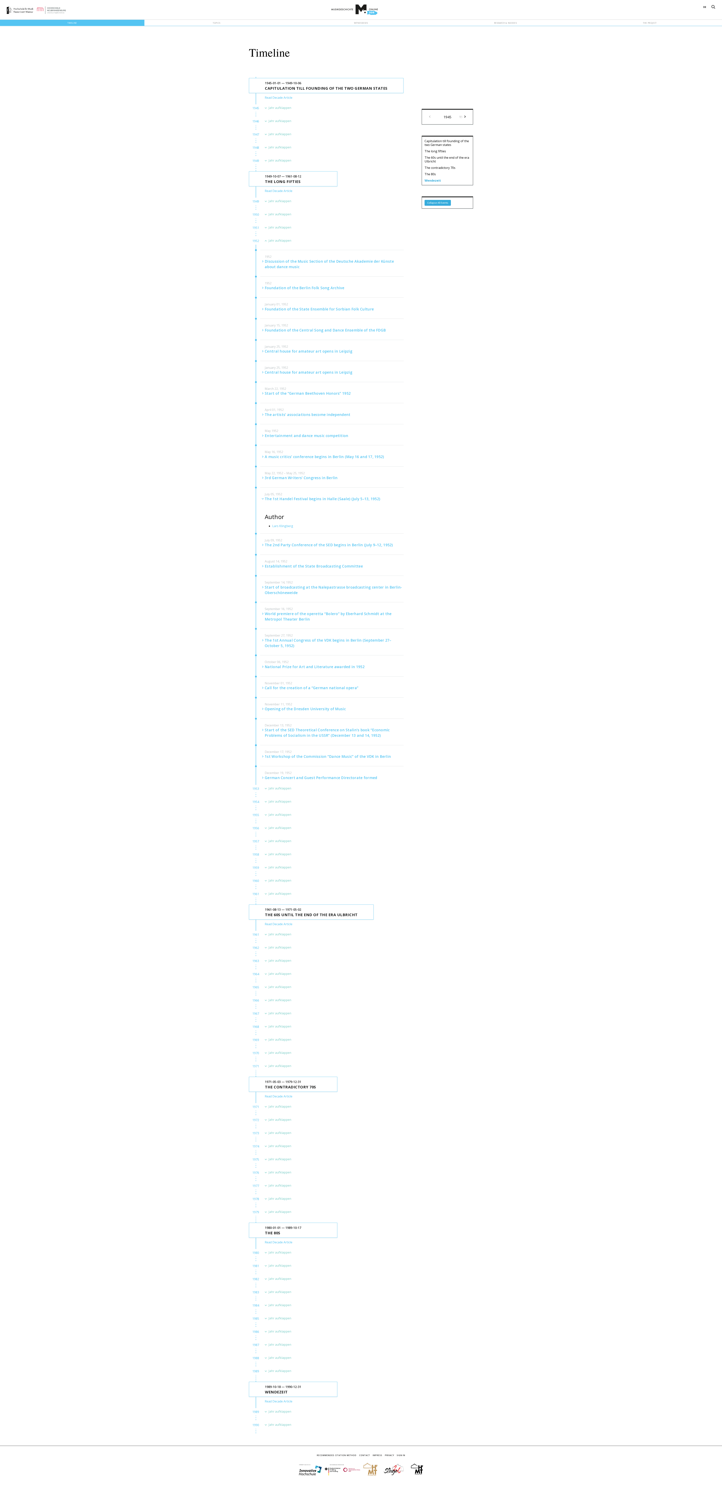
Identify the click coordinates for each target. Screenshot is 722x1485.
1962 (255, 948)
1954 (255, 802)
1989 (255, 1371)
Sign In (401, 1455)
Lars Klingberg (282, 526)
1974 (255, 1146)
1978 (255, 1199)
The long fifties (435, 151)
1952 (255, 241)
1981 (255, 1266)
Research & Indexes (505, 23)
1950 (255, 214)
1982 (255, 1279)
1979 (255, 1212)
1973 (255, 1133)
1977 (255, 1186)
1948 (255, 148)
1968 (255, 1027)
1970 (255, 1053)
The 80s (430, 174)
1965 (255, 987)
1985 (255, 1319)
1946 (255, 121)
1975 (255, 1159)
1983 (255, 1292)
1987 (255, 1345)
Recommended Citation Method (336, 1455)
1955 (255, 815)
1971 (255, 1066)
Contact (364, 1455)
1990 (255, 1425)
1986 (255, 1332)
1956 (255, 828)
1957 (255, 841)
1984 (255, 1305)
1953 (255, 789)
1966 (255, 1000)
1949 (255, 161)
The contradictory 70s (440, 168)
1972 (255, 1120)
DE (704, 7)
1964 (255, 974)
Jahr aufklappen (279, 108)
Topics (216, 23)
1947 (255, 134)
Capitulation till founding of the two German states (447, 143)
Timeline (72, 23)
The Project (650, 23)
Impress (377, 1455)
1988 (255, 1358)
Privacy (389, 1455)
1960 (255, 881)
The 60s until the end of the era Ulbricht (447, 159)
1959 (255, 868)
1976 (255, 1173)
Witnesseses (361, 23)
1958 (255, 854)
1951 (255, 228)
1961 (255, 894)
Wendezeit (433, 180)
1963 (255, 961)
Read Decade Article (278, 98)
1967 (255, 1013)
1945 (255, 108)
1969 (255, 1040)
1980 (255, 1253)
